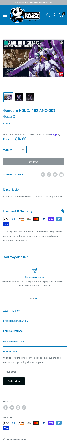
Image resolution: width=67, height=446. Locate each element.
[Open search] (48, 15)
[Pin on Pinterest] (49, 174)
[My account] (54, 15)
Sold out (33, 161)
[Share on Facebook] (43, 174)
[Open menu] (5, 15)
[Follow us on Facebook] (5, 407)
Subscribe (14, 381)
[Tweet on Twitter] (55, 174)
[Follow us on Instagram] (18, 407)
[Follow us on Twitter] (11, 407)
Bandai (7, 123)
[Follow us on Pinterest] (24, 407)
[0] (61, 15)
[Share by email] (61, 174)
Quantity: (8, 149)
